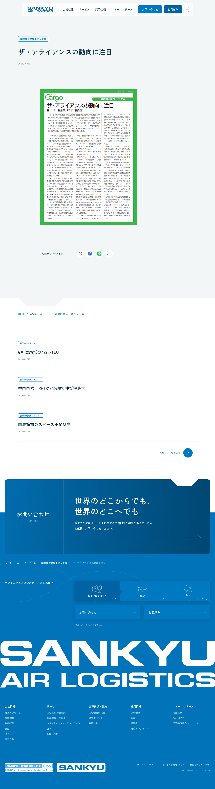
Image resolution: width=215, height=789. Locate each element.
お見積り (173, 9)
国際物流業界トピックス (31, 343)
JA (188, 7)
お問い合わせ (150, 9)
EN (187, 11)
